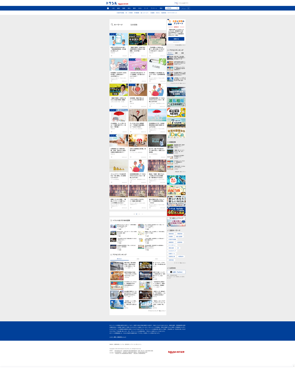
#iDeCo (158, 13)
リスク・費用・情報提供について (117, 337)
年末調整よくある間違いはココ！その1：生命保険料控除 (157, 74)
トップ (108, 8)
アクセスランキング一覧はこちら (156, 310)
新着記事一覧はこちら (180, 171)
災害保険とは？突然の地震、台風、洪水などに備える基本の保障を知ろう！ (118, 150)
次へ (142, 214)
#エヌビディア (172, 250)
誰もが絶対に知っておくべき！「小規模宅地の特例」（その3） (156, 201)
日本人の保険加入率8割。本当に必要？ (138, 149)
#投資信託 (163, 13)
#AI (126, 13)
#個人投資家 (179, 236)
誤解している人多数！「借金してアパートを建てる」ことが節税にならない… (118, 201)
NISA (139, 8)
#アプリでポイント (172, 13)
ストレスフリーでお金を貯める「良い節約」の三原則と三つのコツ (118, 175)
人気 (113, 8)
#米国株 (152, 13)
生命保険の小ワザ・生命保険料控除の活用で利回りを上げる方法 (156, 125)
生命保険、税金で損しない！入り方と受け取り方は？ (137, 99)
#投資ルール (172, 253)
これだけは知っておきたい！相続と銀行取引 (137, 200)
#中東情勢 (136, 13)
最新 (118, 8)
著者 (161, 8)
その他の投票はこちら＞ (180, 45)
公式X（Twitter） (178, 272)
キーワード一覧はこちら (179, 263)
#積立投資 (171, 248)
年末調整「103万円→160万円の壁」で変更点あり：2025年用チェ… (118, 74)
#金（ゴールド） (145, 13)
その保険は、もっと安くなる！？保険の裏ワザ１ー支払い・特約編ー (118, 125)
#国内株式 (171, 233)
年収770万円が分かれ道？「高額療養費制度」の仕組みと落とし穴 (118, 49)
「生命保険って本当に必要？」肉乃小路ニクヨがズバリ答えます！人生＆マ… (156, 49)
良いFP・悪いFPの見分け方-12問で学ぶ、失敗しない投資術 (157, 150)
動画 (124, 8)
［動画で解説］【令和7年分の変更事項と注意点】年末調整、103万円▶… (137, 49)
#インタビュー (172, 245)
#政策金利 (180, 256)
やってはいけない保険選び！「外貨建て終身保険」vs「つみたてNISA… (137, 125)
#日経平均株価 (120, 13)
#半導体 (131, 13)
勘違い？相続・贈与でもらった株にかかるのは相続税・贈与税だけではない (156, 175)
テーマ (146, 8)
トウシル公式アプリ (183, 3)
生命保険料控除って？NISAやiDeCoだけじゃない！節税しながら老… (157, 99)
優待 (134, 8)
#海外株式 (171, 260)
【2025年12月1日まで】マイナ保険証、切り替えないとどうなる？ (137, 74)
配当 (129, 8)
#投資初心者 (172, 256)
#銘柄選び (171, 242)
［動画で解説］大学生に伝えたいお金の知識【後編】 (118, 99)
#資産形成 (179, 233)
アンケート (154, 8)
